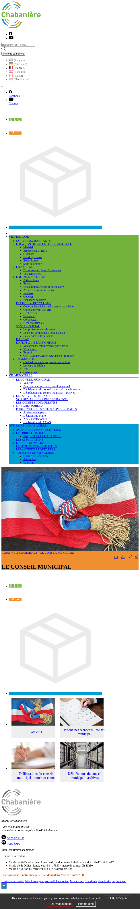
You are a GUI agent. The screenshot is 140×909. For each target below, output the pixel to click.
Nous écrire (13, 843)
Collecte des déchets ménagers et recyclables (49, 306)
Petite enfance (31, 280)
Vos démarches (32, 273)
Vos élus (28, 382)
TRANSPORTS (25, 359)
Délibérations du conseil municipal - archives (49, 392)
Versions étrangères (13, 53)
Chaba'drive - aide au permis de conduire (46, 362)
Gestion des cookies (12, 881)
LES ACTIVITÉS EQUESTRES (35, 449)
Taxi (25, 368)
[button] (130, 557)
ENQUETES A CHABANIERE (42, 436)
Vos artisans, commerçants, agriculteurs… (47, 345)
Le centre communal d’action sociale (44, 332)
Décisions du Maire (34, 415)
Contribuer (91, 881)
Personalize (86, 903)
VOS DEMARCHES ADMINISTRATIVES (42, 399)
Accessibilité (52, 881)
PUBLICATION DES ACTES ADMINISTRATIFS (46, 409)
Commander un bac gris (37, 309)
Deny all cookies (61, 903)
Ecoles (27, 283)
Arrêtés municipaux (34, 412)
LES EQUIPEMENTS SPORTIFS (36, 446)
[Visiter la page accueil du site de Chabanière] (21, 27)
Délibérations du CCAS (37, 422)
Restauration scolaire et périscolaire (43, 286)
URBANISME (25, 267)
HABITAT (22, 339)
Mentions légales (34, 881)
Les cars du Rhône (34, 365)
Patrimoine (29, 459)
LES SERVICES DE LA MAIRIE (36, 396)
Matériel (28, 247)
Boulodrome (30, 260)
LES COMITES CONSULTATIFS (36, 402)
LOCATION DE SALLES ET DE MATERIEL (44, 244)
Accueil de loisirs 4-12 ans (38, 290)
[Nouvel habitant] (55, 227)
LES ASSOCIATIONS (29, 439)
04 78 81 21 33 (15, 838)
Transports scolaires (34, 299)
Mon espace (77, 881)
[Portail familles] (15, 119)
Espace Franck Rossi (35, 250)
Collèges (28, 296)
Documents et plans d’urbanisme (42, 270)
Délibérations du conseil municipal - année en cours (53, 389)
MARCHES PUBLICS (29, 405)
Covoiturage (30, 372)
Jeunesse (28, 293)
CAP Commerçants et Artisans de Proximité (48, 355)
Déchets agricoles (33, 322)
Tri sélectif (29, 316)
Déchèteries (30, 313)
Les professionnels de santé (39, 329)
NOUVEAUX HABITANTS (33, 240)
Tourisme (28, 462)
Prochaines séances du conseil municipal (46, 386)
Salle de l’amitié (32, 263)
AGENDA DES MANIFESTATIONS (38, 429)
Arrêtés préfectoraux (35, 418)
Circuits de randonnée (35, 456)
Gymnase (28, 253)
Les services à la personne (38, 336)
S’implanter (30, 349)
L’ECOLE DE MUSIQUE (31, 442)
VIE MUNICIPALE (25, 552)
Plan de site (104, 881)
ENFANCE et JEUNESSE (31, 276)
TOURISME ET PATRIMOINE (35, 452)
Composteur (30, 319)
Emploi (27, 352)
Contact (64, 881)
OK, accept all (118, 898)
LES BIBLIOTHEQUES (31, 433)
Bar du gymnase (32, 257)
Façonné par (119, 881)
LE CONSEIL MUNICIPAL (33, 379)
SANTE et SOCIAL (28, 326)
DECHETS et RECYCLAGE (33, 303)
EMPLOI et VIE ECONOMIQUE (36, 342)
